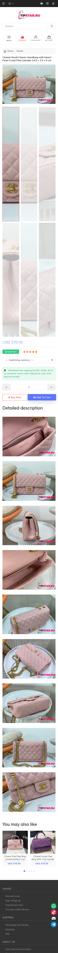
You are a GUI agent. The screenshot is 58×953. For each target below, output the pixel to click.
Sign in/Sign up (13, 900)
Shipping (9, 929)
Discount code (12, 896)
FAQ (7, 933)
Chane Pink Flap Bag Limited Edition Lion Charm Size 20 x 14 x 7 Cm (15, 861)
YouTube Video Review (17, 909)
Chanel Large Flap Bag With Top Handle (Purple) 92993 (43, 859)
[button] (24, 871)
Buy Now (15, 397)
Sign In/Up (35, 40)
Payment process (14, 905)
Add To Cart (43, 397)
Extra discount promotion (18, 949)
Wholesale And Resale (17, 925)
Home (10, 51)
